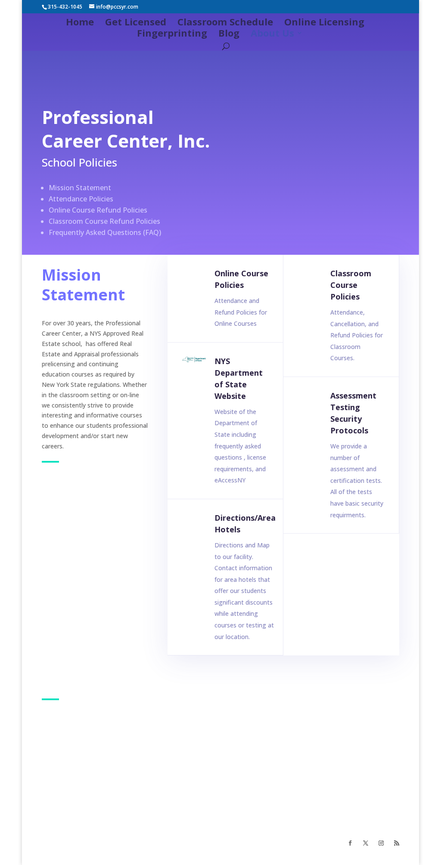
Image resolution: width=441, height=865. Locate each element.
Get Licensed (135, 23)
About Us (272, 34)
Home (80, 23)
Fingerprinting (172, 34)
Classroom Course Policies (350, 285)
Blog (228, 34)
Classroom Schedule (225, 23)
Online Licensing (324, 23)
